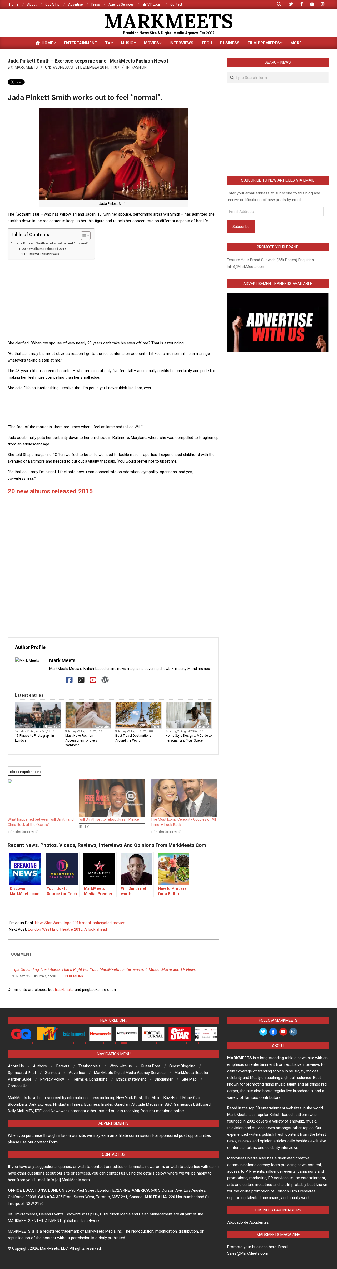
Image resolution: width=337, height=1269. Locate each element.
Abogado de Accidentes (248, 1222)
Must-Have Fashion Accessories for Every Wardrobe (81, 740)
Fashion (139, 67)
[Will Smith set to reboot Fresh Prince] (112, 798)
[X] (57, 680)
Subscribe (241, 226)
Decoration (203, 726)
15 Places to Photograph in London (34, 738)
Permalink (74, 976)
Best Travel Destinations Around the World (133, 738)
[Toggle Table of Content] (83, 235)
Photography (52, 726)
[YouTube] (93, 680)
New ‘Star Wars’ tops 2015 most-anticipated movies (80, 922)
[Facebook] (69, 680)
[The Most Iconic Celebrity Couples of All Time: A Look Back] (184, 798)
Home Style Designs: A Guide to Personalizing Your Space (189, 738)
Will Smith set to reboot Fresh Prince (109, 819)
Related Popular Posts (44, 254)
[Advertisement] (113, 300)
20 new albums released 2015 (44, 249)
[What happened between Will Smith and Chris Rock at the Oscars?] (41, 798)
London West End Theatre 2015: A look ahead (67, 929)
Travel (156, 726)
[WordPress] (105, 680)
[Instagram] (81, 680)
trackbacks (64, 989)
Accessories (102, 726)
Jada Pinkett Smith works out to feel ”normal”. (51, 243)
